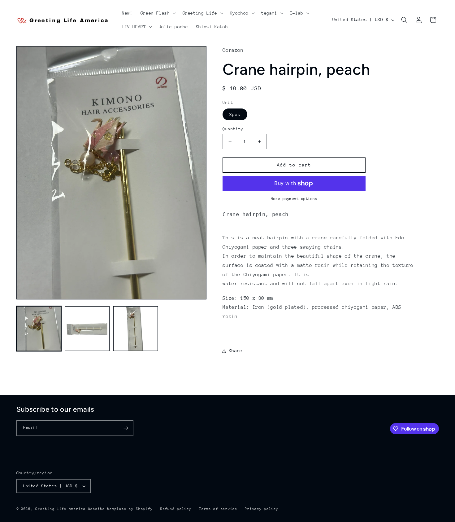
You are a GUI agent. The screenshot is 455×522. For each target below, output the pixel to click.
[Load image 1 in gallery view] (39, 328)
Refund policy (176, 509)
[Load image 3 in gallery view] (135, 328)
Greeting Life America (60, 509)
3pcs (234, 114)
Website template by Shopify (120, 509)
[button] (157, 13)
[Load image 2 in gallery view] (87, 328)
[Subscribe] (126, 428)
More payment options (294, 199)
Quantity (233, 128)
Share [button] (235, 350)
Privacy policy (261, 509)
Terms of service (218, 509)
